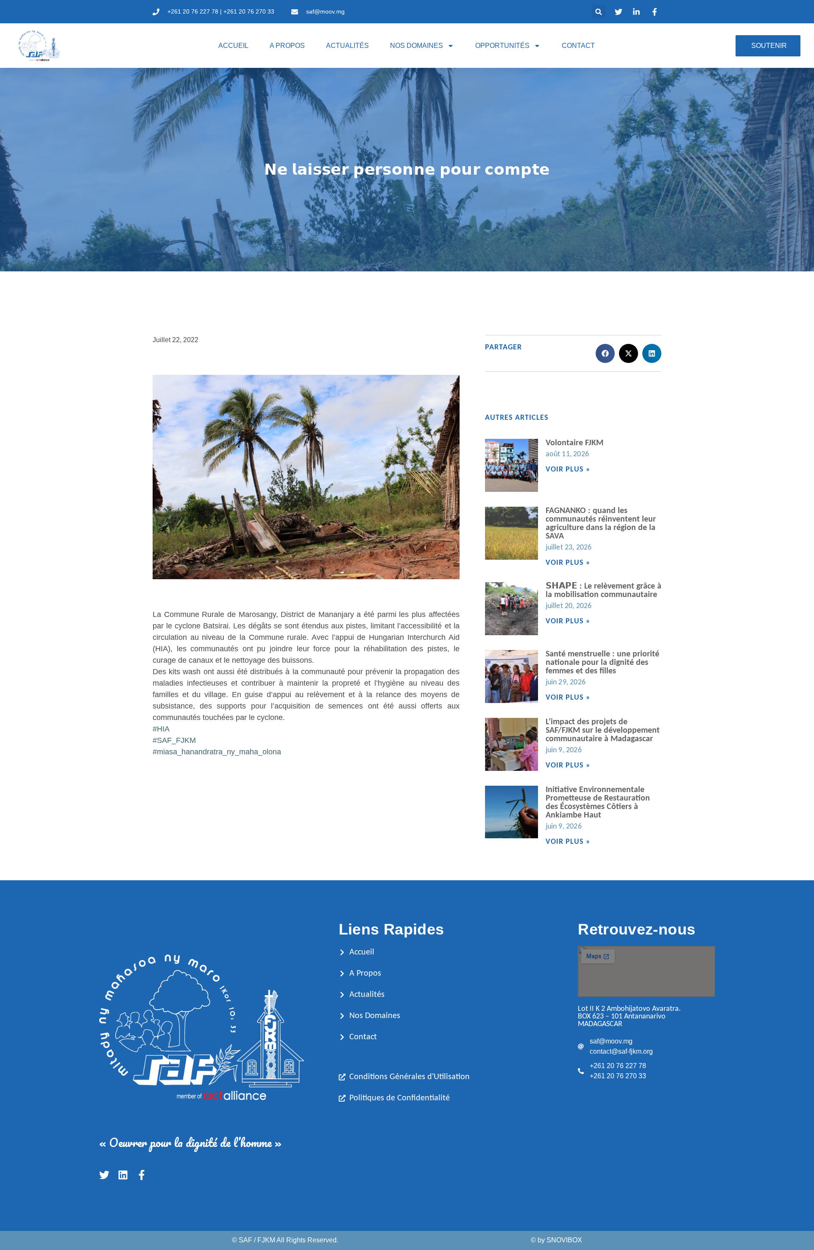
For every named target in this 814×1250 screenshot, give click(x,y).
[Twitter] (104, 1175)
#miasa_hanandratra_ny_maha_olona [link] (217, 752)
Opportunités (502, 45)
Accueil (233, 45)
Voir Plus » (568, 470)
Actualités (347, 45)
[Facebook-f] (142, 1175)
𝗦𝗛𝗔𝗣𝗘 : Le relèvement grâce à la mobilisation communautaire (603, 590)
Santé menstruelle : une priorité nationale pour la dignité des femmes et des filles (602, 662)
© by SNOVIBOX (556, 1240)
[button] (598, 11)
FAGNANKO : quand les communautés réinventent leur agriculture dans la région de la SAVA (601, 524)
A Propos (287, 45)
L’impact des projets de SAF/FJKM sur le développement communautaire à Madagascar (603, 730)
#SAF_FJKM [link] (174, 740)
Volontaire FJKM (574, 443)
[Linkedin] (123, 1175)
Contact (578, 45)
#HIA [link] (161, 729)
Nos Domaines (416, 45)
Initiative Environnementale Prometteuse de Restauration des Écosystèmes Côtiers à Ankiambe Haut (598, 803)
